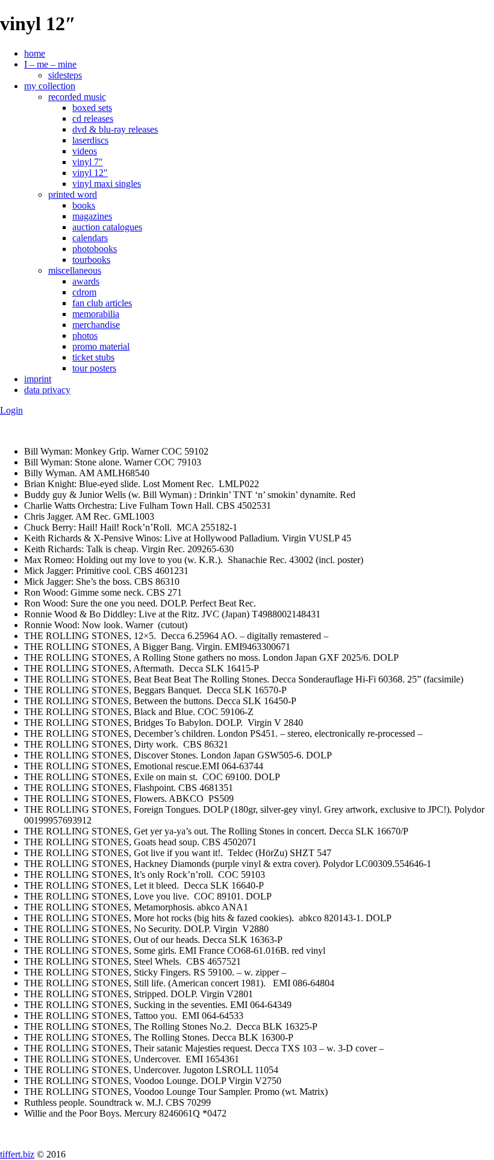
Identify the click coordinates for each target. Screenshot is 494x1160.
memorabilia (95, 314)
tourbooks (91, 259)
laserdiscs (90, 140)
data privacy (47, 390)
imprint (37, 379)
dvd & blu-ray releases (115, 129)
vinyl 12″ (90, 173)
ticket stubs (93, 357)
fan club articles (102, 303)
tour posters (94, 368)
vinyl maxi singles (106, 183)
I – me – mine (50, 64)
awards (85, 281)
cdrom (84, 292)
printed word (72, 194)
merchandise (96, 325)
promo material (101, 346)
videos (84, 151)
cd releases (92, 118)
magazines (92, 216)
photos (85, 335)
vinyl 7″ (87, 162)
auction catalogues (107, 227)
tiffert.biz (17, 1154)
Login (11, 410)
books (83, 205)
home (34, 53)
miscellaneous (74, 270)
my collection (49, 86)
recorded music (77, 97)
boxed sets (92, 107)
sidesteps (65, 75)
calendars (90, 238)
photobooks (94, 249)
